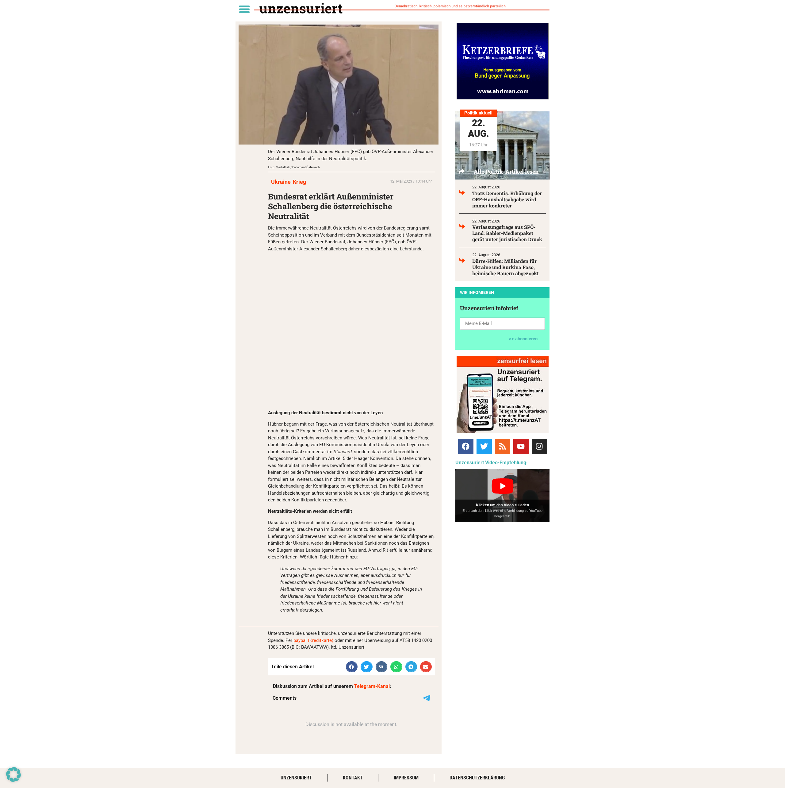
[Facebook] (465, 446)
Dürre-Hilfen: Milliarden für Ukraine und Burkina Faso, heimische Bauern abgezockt (505, 267)
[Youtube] (521, 446)
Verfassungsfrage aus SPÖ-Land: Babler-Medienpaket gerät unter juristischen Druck (507, 233)
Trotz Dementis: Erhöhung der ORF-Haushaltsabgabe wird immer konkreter (507, 199)
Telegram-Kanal (372, 686)
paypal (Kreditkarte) (313, 640)
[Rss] (502, 446)
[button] (244, 8)
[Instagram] (539, 446)
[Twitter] (484, 446)
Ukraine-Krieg (288, 182)
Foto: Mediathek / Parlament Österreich (294, 167)
